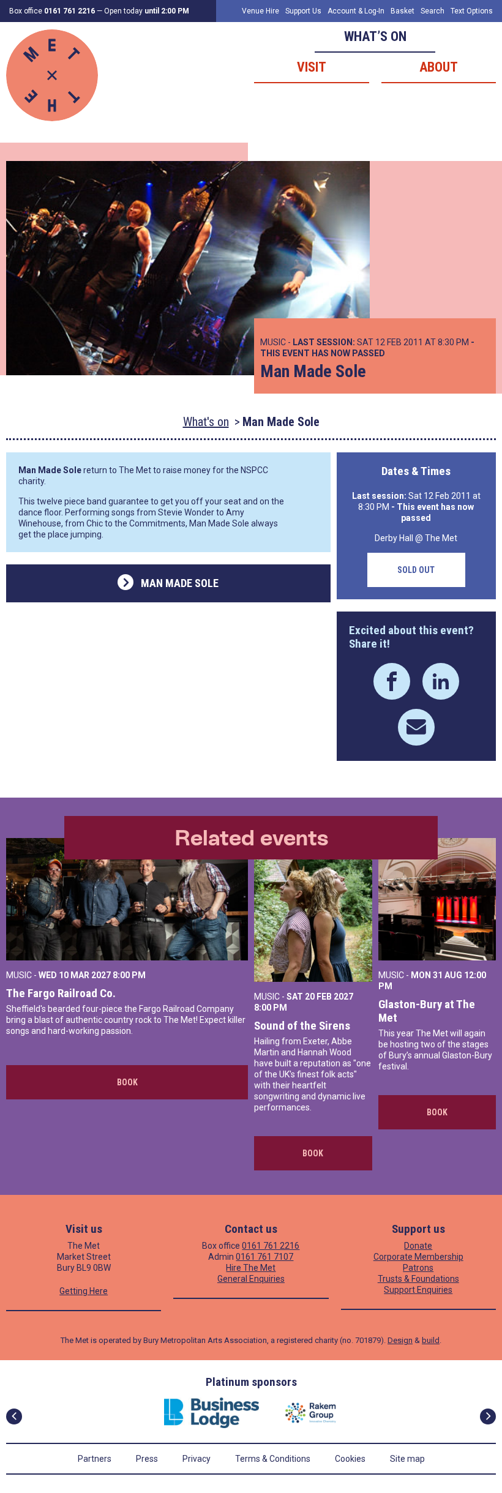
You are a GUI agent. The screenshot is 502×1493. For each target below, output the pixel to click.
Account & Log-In (356, 11)
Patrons (418, 1268)
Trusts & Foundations (418, 1279)
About (438, 67)
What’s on (375, 36)
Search (432, 11)
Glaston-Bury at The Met (426, 1011)
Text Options (472, 11)
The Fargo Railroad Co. (61, 993)
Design (400, 1340)
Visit (311, 67)
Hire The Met (250, 1268)
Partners (94, 1459)
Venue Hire (260, 11)
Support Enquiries (418, 1290)
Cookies (350, 1459)
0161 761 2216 (270, 1246)
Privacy (196, 1459)
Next (488, 1416)
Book (127, 1082)
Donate (418, 1246)
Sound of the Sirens (302, 1026)
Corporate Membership (418, 1257)
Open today (146, 11)
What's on (206, 421)
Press (147, 1459)
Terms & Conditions (272, 1459)
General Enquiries (251, 1279)
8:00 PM (129, 975)
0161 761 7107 (264, 1257)
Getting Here (83, 1291)
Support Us (303, 11)
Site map (407, 1459)
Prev (14, 1416)
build (431, 1340)
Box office (52, 11)
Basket (402, 11)
